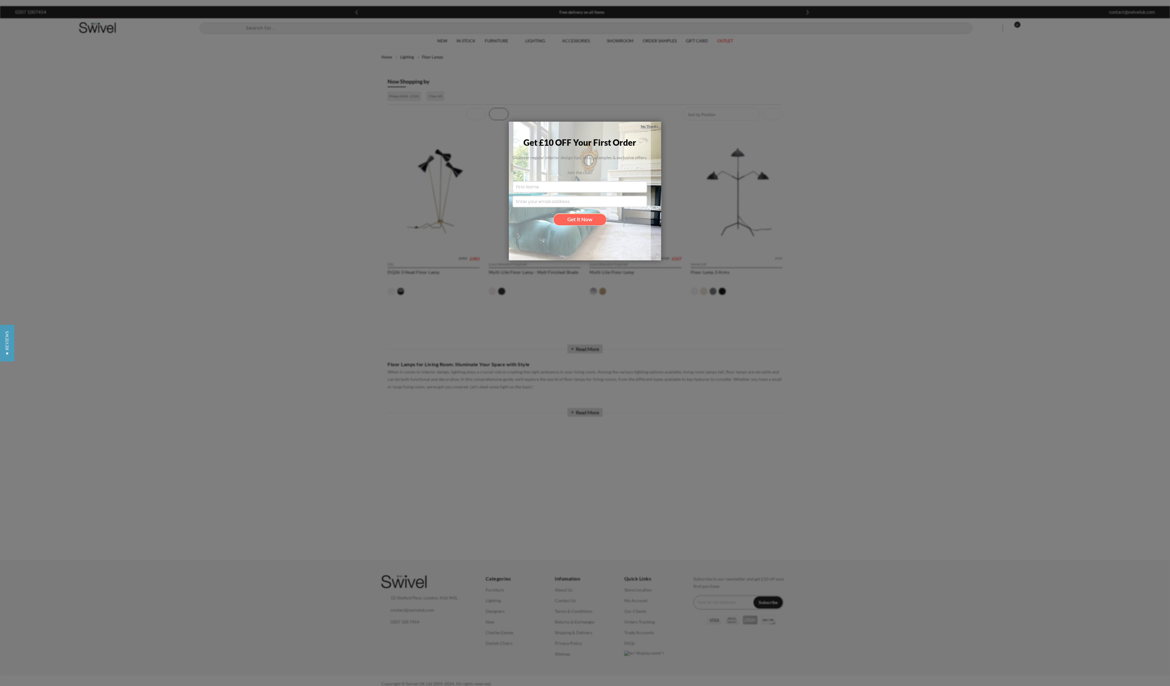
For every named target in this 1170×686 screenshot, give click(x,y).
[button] (7, 343)
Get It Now (579, 219)
